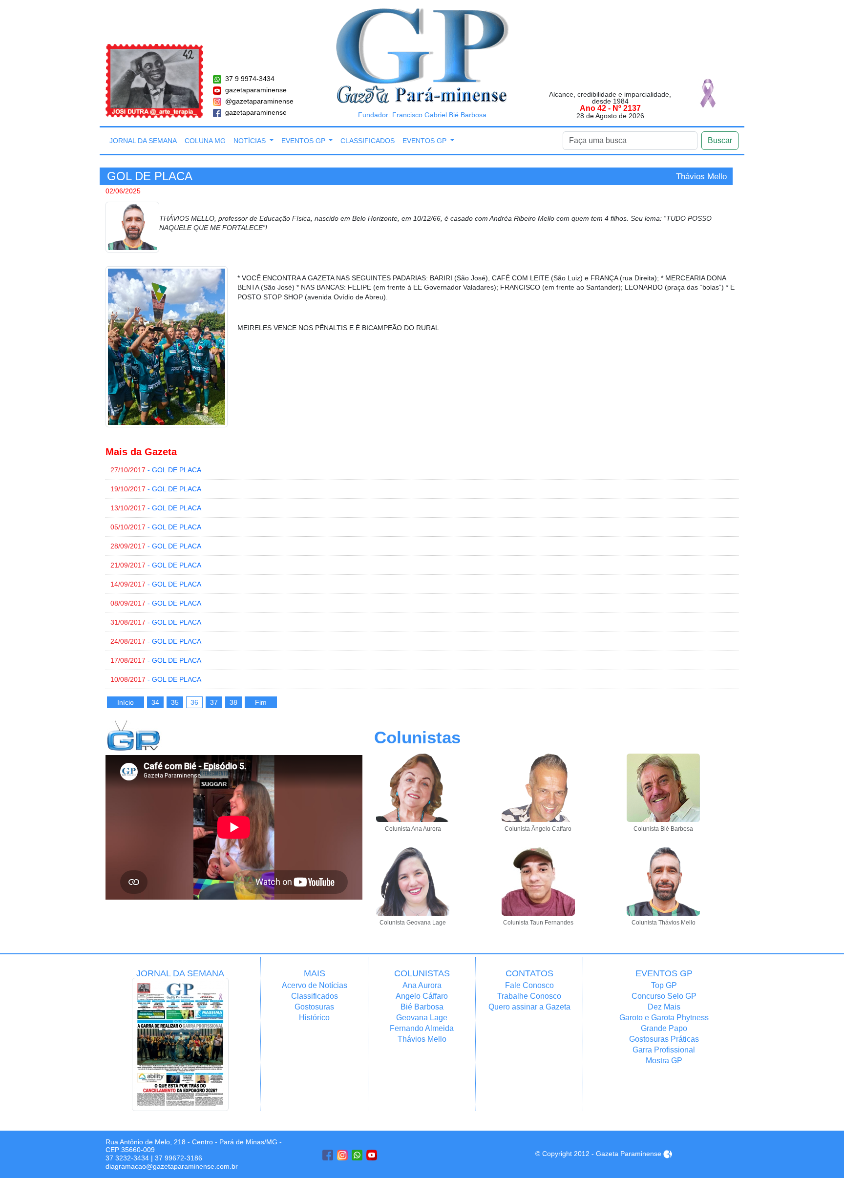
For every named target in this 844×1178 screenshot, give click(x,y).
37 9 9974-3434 (249, 79)
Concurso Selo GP (664, 996)
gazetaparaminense (256, 90)
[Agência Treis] (667, 1153)
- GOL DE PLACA (155, 470)
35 (175, 702)
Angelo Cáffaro (422, 996)
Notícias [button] (250, 141)
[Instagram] (342, 1155)
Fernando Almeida (422, 1028)
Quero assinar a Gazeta (529, 1007)
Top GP (664, 985)
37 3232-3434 (127, 1158)
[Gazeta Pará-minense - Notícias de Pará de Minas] (422, 55)
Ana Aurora (422, 985)
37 (214, 702)
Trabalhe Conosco (529, 996)
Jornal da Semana (143, 141)
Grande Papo (664, 1028)
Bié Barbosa (422, 1007)
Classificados (367, 141)
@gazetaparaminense (259, 101)
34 (155, 702)
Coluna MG (205, 141)
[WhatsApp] (357, 1155)
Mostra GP (664, 1060)
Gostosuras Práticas (664, 1039)
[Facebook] (327, 1155)
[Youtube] (371, 1155)
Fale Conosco (529, 985)
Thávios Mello (422, 1039)
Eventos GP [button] (304, 141)
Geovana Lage (421, 1017)
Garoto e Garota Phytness (664, 1017)
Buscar (720, 140)
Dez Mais (664, 1007)
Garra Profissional (664, 1050)
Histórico (314, 1017)
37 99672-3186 (178, 1158)
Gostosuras (314, 1007)
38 (233, 702)
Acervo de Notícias (314, 985)
